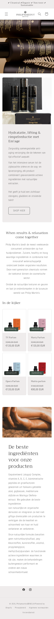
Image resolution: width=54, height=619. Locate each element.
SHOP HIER (19, 210)
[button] (6, 14)
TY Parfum (11, 337)
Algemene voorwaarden (38, 608)
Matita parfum (38, 381)
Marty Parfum (38, 337)
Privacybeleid (20, 608)
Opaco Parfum (13, 381)
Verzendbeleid (28, 612)
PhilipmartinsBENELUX (25, 604)
